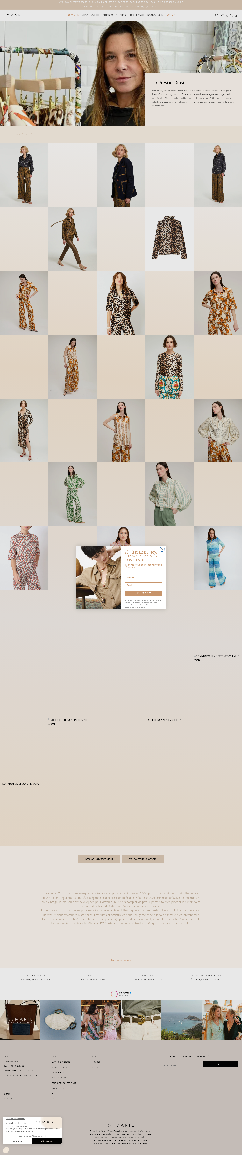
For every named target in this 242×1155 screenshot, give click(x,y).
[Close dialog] (162, 549)
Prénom (129, 572)
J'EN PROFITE (143, 593)
